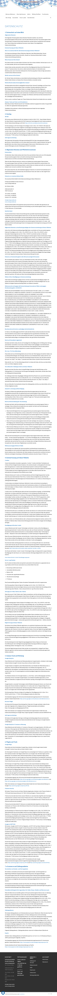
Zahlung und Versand (33, 961)
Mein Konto (45, 959)
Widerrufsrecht (33, 965)
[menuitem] (10, 14)
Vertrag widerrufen (34, 975)
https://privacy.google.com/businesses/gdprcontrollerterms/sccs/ (20, 781)
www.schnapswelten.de (10, 201)
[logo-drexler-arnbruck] (28, 6)
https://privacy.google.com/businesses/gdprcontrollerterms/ (34, 779)
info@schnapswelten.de (10, 200)
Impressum (32, 970)
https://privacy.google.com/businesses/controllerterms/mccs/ (34, 698)
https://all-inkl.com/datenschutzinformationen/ (36, 123)
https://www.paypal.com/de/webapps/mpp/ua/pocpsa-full (34, 942)
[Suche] (50, 17)
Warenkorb (45, 962)
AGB (31, 967)
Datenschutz (33, 972)
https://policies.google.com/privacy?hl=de (19, 785)
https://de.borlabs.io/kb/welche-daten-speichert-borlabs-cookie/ (25, 548)
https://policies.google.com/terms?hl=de (39, 862)
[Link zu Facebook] (49, 994)
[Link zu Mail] (51, 994)
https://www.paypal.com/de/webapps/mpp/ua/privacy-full (19, 946)
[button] (3, 993)
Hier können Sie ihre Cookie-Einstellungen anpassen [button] (17, 557)
